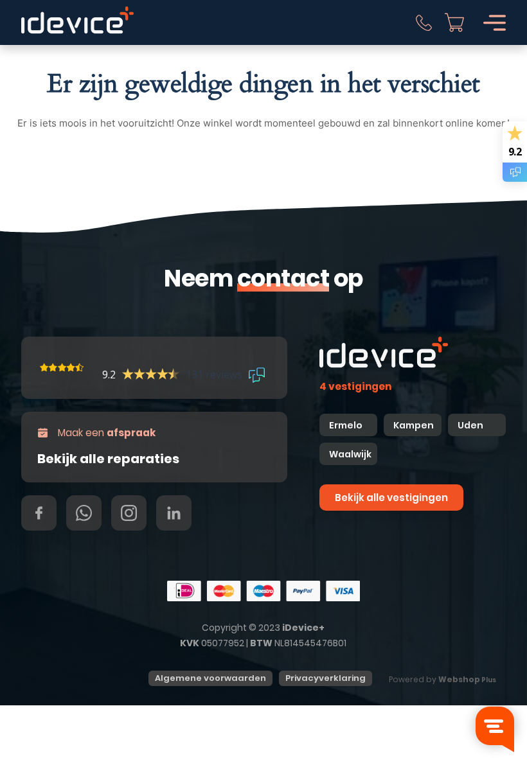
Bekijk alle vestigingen (391, 497)
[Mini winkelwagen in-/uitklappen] (454, 22)
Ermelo (345, 425)
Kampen (414, 425)
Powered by (442, 679)
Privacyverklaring (325, 678)
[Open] (494, 23)
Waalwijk (350, 454)
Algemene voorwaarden (210, 678)
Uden (470, 425)
